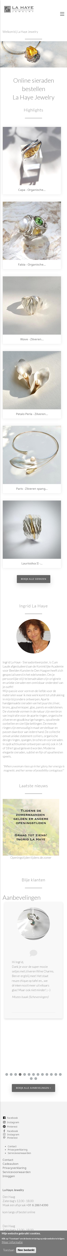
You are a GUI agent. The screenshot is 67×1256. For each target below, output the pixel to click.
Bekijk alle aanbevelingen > (33, 1087)
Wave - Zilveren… (32, 339)
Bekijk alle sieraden (33, 578)
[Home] (19, 8)
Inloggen (9, 1176)
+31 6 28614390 (37, 1205)
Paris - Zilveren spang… (32, 489)
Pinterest (12, 1126)
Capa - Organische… (32, 190)
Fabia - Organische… (32, 264)
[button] (6, 1074)
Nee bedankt (26, 1250)
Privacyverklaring (17, 1149)
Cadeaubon (11, 1164)
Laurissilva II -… (31, 563)
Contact (12, 1146)
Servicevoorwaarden (19, 1153)
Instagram (13, 1122)
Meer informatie (12, 1242)
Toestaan (8, 1250)
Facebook (12, 1117)
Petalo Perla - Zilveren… (32, 414)
